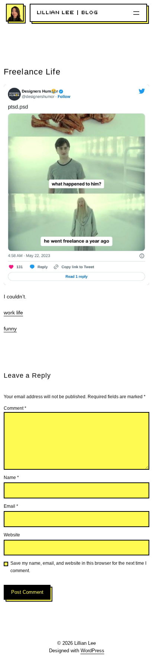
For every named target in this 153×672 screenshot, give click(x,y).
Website (12, 535)
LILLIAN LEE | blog (67, 13)
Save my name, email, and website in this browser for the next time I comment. (78, 567)
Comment (15, 408)
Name (11, 477)
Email (11, 506)
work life (13, 313)
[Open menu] (136, 13)
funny (10, 329)
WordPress (92, 650)
